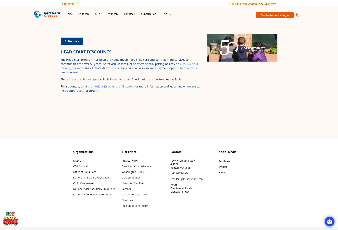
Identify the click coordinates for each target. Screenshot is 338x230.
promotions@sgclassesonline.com (111, 86)
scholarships (88, 79)
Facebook (224, 161)
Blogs (222, 172)
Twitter (223, 166)
